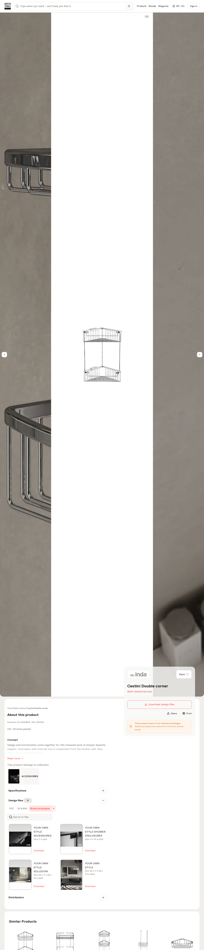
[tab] (11, 808)
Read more (13, 758)
